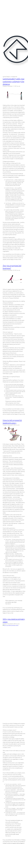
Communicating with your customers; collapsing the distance (13, 81)
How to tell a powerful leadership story (12, 421)
